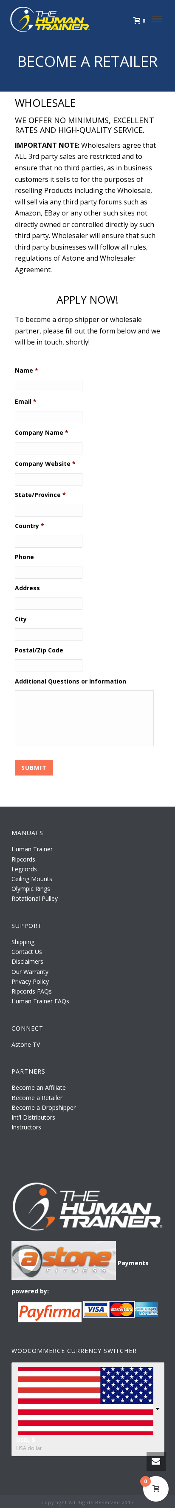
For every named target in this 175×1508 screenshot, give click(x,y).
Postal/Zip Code (39, 650)
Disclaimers (27, 961)
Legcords (24, 869)
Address (27, 588)
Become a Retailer (36, 1098)
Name (26, 370)
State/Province (40, 495)
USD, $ (25, 1440)
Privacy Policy (30, 981)
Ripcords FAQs (31, 991)
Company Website (45, 464)
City (21, 619)
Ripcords (23, 859)
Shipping (22, 942)
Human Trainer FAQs (40, 1001)
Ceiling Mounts (31, 879)
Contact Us (26, 952)
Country (29, 526)
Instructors (26, 1127)
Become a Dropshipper (43, 1107)
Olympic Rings (30, 889)
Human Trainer (32, 849)
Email (26, 401)
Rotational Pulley (34, 898)
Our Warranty (29, 972)
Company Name (41, 433)
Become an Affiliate (38, 1087)
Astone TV (25, 1044)
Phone (24, 557)
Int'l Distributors (33, 1117)
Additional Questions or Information (70, 681)
